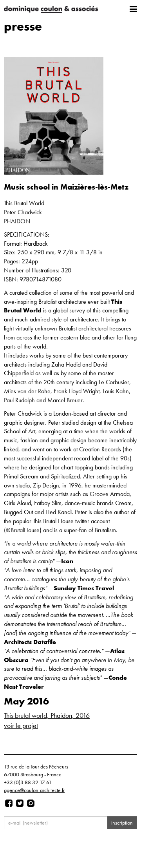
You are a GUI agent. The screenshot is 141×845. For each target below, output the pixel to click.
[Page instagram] (31, 803)
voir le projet (21, 725)
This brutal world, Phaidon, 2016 (47, 715)
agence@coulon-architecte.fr (34, 790)
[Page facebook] (9, 803)
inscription (122, 822)
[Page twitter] (20, 803)
